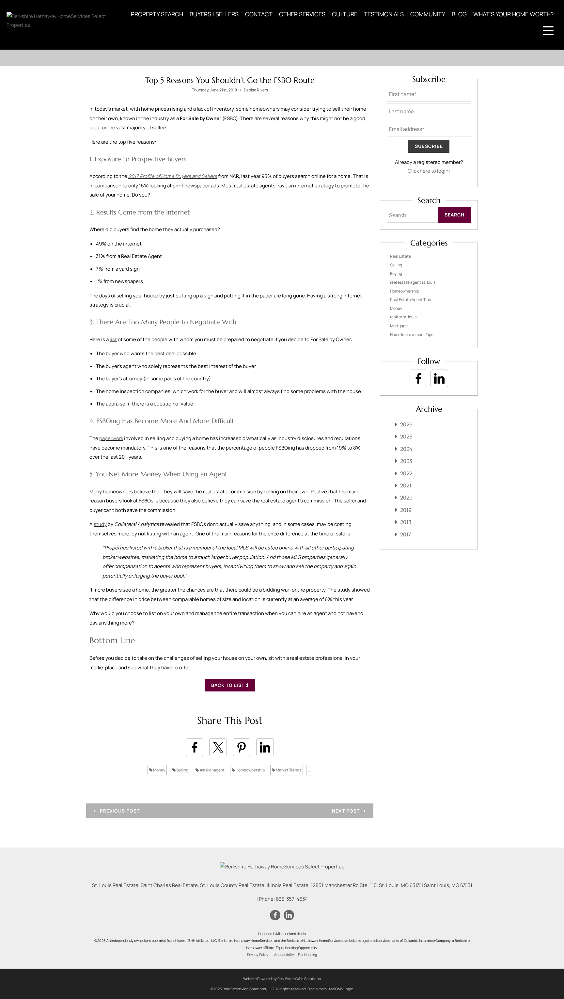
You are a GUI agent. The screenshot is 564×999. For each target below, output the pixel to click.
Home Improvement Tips (411, 334)
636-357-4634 (292, 899)
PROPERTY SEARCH (157, 14)
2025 (406, 436)
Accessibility (284, 954)
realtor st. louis (403, 317)
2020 (406, 497)
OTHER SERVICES (302, 14)
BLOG (459, 14)
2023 (406, 461)
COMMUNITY (427, 14)
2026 (406, 424)
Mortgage (399, 325)
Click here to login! (429, 170)
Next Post (346, 811)
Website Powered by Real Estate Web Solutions (282, 978)
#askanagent (212, 770)
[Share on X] (218, 747)
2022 (406, 473)
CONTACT (259, 14)
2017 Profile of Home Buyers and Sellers (172, 176)
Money (158, 770)
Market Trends (288, 770)
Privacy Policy (257, 954)
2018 (405, 522)
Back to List (228, 685)
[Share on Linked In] (265, 747)
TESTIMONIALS (384, 14)
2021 (405, 485)
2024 (406, 448)
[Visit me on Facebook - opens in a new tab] (418, 378)
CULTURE (344, 14)
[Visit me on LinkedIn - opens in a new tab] (439, 378)
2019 (406, 510)
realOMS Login (341, 988)
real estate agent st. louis (412, 282)
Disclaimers (317, 988)
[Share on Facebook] (194, 747)
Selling (182, 770)
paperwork (111, 438)
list (113, 339)
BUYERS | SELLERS (214, 14)
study (100, 524)
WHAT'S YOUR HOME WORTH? (513, 14)
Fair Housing (307, 954)
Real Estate (400, 256)
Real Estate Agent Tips (410, 299)
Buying (396, 273)
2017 (405, 534)
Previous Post (119, 811)
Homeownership (250, 770)
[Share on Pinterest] (241, 747)
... (309, 770)
